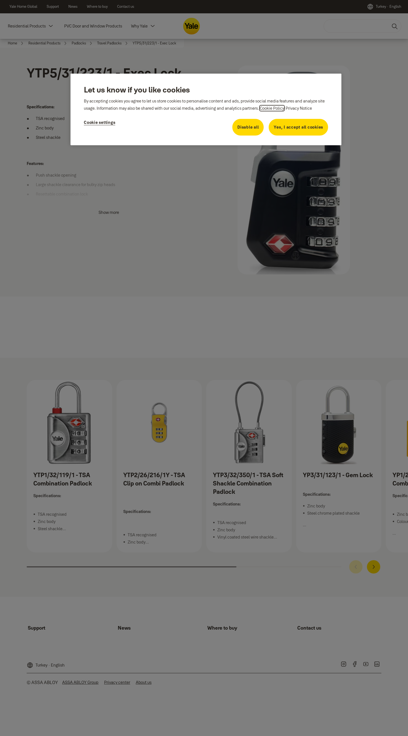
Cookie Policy (272, 108)
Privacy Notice (299, 108)
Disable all (248, 127)
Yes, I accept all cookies (298, 127)
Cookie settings (99, 122)
